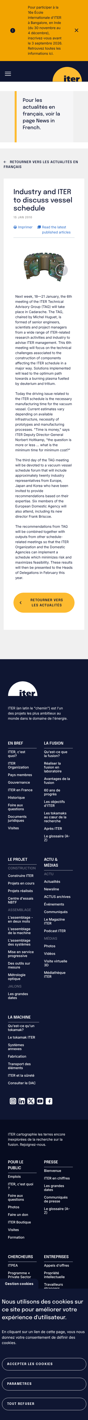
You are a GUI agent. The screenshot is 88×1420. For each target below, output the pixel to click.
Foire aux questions (16, 807)
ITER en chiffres (57, 1178)
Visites (13, 828)
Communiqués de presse (56, 1199)
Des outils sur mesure (19, 965)
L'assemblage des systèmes (19, 943)
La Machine (19, 1017)
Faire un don (18, 1215)
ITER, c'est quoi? (16, 754)
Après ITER (53, 829)
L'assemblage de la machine (19, 931)
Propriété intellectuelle (54, 1275)
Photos (49, 946)
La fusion (53, 743)
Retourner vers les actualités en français (41, 165)
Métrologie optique (17, 977)
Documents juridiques (17, 819)
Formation (16, 1238)
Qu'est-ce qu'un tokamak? (21, 1028)
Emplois (14, 1177)
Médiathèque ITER (55, 975)
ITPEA (13, 1266)
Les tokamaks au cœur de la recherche (55, 817)
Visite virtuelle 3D (55, 963)
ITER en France (20, 790)
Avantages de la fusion (57, 781)
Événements (54, 904)
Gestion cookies (19, 1284)
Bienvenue (52, 1171)
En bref (15, 743)
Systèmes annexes (16, 1047)
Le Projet (18, 860)
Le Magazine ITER (54, 922)
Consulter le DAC (22, 1083)
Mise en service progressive (21, 954)
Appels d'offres (56, 1266)
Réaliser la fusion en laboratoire (53, 767)
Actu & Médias (51, 863)
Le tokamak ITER (21, 1038)
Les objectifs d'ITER (54, 804)
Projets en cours (21, 883)
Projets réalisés (20, 891)
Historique (16, 798)
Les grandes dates (18, 996)
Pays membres (20, 775)
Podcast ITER (55, 931)
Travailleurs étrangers (53, 1287)
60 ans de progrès (52, 792)
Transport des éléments (19, 1066)
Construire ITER (20, 876)
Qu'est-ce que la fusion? (55, 754)
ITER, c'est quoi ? (20, 1186)
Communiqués (56, 912)
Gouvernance (19, 783)
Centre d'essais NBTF (20, 901)
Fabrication (17, 1057)
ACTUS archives (57, 897)
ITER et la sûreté (21, 1076)
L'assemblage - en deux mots (20, 920)
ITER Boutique (19, 1222)
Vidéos (49, 954)
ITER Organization (18, 765)
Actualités (52, 882)
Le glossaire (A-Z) (57, 838)
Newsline (51, 889)
